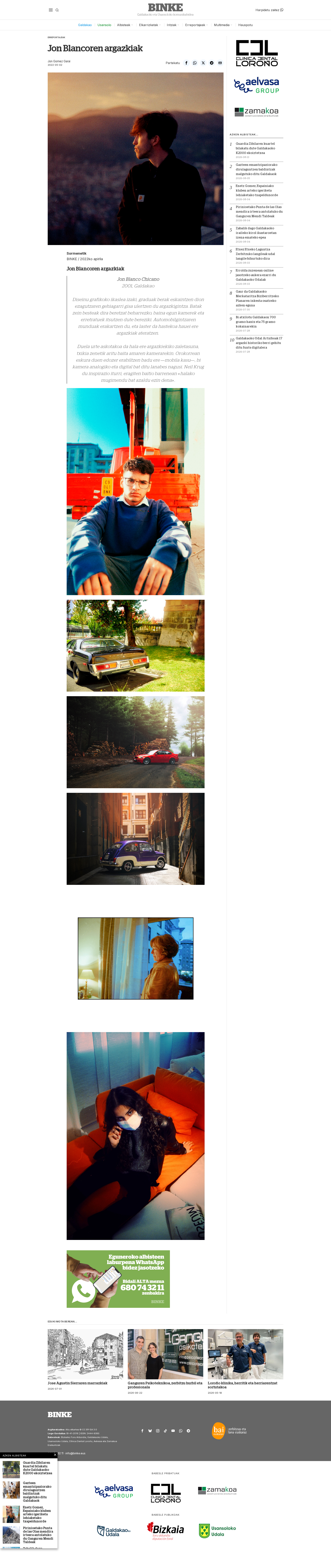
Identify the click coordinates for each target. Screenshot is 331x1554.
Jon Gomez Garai (59, 61)
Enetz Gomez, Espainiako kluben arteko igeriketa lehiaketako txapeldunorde (257, 190)
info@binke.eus (75, 1453)
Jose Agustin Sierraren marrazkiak (77, 1383)
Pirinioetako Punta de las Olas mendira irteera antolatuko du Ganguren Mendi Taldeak (259, 212)
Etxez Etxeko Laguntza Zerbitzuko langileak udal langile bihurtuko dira (255, 254)
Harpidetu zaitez (268, 10)
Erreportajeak (56, 37)
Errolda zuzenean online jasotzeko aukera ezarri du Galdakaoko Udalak (256, 275)
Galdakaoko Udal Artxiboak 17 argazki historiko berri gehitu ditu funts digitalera (259, 343)
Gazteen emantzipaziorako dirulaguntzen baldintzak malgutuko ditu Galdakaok (256, 169)
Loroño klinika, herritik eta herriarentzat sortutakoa (242, 1385)
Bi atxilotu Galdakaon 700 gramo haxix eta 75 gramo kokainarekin (256, 322)
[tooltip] (186, 62)
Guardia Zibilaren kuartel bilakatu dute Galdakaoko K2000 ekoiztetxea (255, 148)
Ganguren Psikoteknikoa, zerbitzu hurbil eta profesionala (165, 1385)
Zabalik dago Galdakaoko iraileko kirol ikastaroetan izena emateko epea (256, 233)
